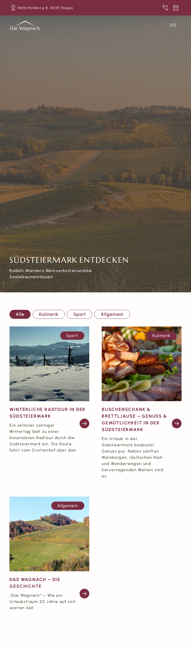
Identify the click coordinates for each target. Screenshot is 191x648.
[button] (173, 26)
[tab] (20, 314)
